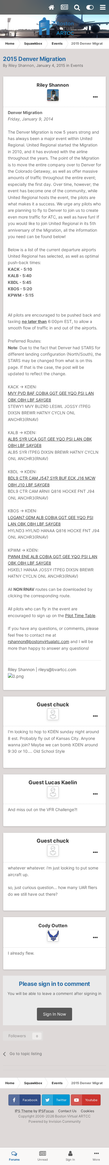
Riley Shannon (21, 65)
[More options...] (95, 97)
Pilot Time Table (80, 615)
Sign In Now (54, 1014)
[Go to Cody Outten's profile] (53, 936)
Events (77, 65)
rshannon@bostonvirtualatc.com (38, 641)
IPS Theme (24, 1111)
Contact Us (67, 1111)
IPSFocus (46, 1111)
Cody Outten (52, 925)
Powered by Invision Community (54, 1121)
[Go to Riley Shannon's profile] (53, 95)
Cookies (87, 1111)
